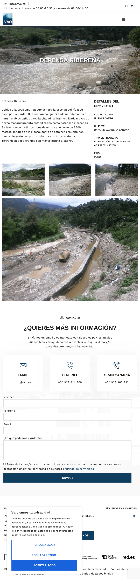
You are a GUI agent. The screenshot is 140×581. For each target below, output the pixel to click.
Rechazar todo (43, 555)
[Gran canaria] (117, 365)
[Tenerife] (70, 365)
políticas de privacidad (78, 468)
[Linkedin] (132, 6)
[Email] (23, 365)
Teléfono (9, 410)
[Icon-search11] (126, 6)
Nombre (8, 397)
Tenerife (70, 375)
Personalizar (44, 544)
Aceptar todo (44, 565)
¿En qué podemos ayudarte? (22, 438)
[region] (44, 540)
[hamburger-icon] (123, 20)
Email (23, 375)
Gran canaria (117, 375)
